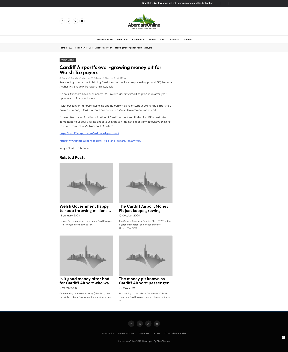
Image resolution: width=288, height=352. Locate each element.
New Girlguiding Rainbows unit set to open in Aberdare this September (177, 3)
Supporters (144, 333)
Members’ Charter (126, 333)
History (121, 39)
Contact (188, 39)
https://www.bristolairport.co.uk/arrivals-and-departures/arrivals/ (100, 141)
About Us (175, 39)
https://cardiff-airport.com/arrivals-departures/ (89, 133)
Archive (156, 333)
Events (152, 39)
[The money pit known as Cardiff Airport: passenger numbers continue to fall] (146, 256)
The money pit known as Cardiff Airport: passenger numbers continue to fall (144, 283)
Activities (137, 39)
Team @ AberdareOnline (74, 78)
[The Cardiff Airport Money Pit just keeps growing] (146, 183)
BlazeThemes (163, 341)
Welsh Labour (67, 60)
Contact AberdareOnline (175, 333)
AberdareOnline (104, 39)
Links (163, 39)
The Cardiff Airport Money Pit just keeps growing (144, 208)
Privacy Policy (108, 333)
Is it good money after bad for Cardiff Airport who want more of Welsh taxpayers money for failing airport (86, 285)
